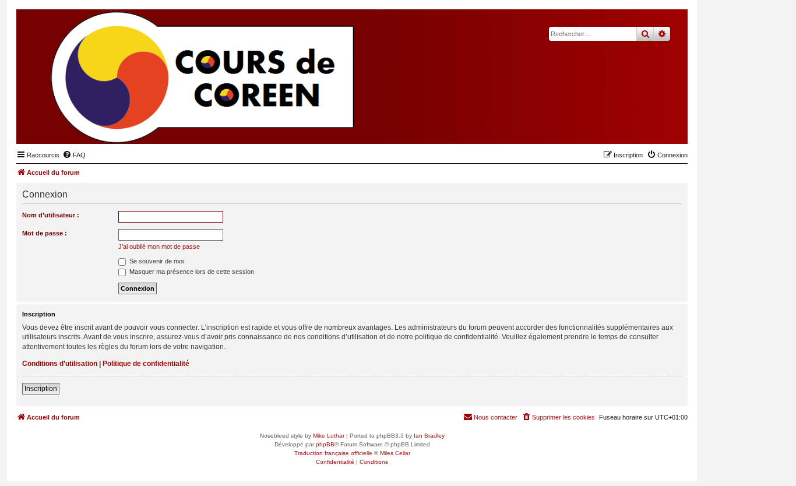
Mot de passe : (44, 233)
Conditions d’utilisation (59, 364)
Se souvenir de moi (156, 261)
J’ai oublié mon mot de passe (159, 246)
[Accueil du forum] (621, 126)
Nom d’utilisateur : (50, 215)
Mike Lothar (328, 435)
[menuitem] (74, 155)
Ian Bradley (429, 435)
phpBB (325, 444)
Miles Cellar (395, 453)
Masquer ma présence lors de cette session (191, 271)
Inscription (40, 389)
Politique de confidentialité (146, 364)
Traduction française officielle (333, 453)
